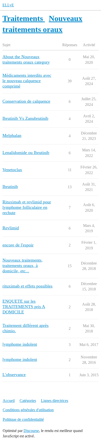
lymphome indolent (19, 344)
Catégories (28, 401)
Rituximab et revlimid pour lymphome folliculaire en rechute (26, 207)
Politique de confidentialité (23, 419)
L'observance (14, 374)
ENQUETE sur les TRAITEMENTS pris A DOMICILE (23, 306)
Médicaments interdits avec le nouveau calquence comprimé (26, 81)
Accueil (9, 401)
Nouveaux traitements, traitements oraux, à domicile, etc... (22, 265)
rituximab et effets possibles (27, 286)
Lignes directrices (54, 401)
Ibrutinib (10, 186)
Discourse (31, 431)
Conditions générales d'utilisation (28, 410)
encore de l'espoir (18, 245)
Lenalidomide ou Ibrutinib (25, 152)
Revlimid (10, 227)
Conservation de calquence (26, 101)
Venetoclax (12, 169)
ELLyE (8, 5)
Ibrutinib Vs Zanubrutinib (25, 118)
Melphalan (11, 135)
